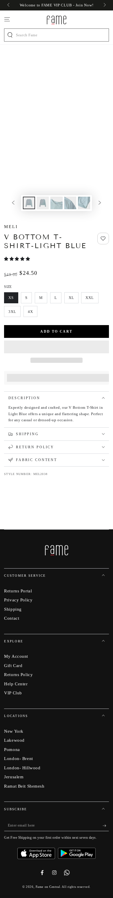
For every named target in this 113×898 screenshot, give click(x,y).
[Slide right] (104, 5)
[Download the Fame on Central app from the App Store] (37, 851)
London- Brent (18, 758)
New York (13, 731)
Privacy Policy (18, 599)
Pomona (12, 749)
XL (73, 299)
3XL (14, 313)
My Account (16, 656)
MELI (11, 226)
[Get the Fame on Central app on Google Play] (77, 851)
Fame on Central (48, 886)
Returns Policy (18, 674)
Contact (11, 618)
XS (13, 299)
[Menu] (7, 19)
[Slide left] (8, 5)
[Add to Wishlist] (103, 238)
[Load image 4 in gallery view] (70, 203)
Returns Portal (18, 590)
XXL (91, 299)
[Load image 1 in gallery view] (29, 203)
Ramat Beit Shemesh (24, 786)
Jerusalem (13, 776)
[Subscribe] (106, 826)
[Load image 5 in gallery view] (84, 203)
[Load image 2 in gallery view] (43, 203)
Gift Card (13, 665)
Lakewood (14, 740)
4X (32, 313)
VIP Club (13, 692)
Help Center (16, 683)
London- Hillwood (22, 767)
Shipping (13, 609)
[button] (17, 259)
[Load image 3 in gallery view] (56, 203)
